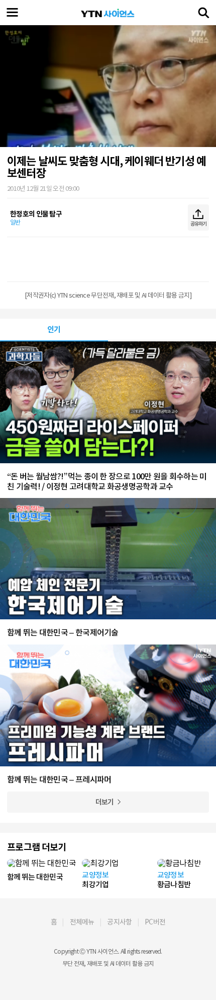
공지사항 (119, 921)
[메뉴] (12, 12)
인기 (54, 329)
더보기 (104, 802)
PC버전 (155, 921)
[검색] (203, 12)
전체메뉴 (82, 921)
